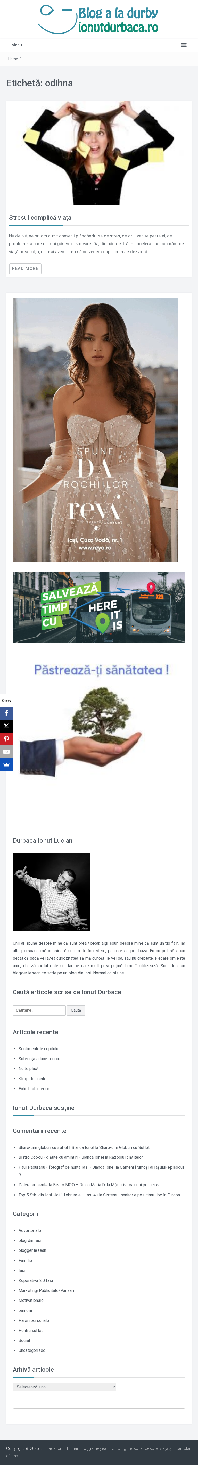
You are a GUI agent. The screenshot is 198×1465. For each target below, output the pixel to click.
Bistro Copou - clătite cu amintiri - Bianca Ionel (61, 1157)
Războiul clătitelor (126, 1157)
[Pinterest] (6, 738)
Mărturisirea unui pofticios (135, 1184)
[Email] (6, 751)
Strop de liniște (33, 1078)
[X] (6, 726)
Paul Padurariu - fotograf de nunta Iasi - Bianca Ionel (67, 1167)
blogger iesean (32, 1250)
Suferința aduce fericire (40, 1058)
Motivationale (31, 1300)
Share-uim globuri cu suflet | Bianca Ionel (56, 1147)
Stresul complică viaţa (40, 217)
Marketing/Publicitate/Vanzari (46, 1290)
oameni (25, 1310)
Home (13, 59)
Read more (25, 268)
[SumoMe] (6, 764)
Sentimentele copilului (39, 1048)
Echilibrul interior (34, 1088)
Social (24, 1340)
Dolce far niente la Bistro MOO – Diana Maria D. (62, 1184)
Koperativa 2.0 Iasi (36, 1280)
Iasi (22, 1270)
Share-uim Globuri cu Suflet (124, 1147)
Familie (25, 1260)
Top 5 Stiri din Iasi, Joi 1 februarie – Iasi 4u (58, 1194)
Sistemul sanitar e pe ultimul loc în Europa (141, 1194)
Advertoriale (30, 1230)
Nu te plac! (28, 1068)
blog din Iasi (30, 1240)
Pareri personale (34, 1320)
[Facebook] (6, 713)
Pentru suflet (31, 1330)
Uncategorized (32, 1350)
